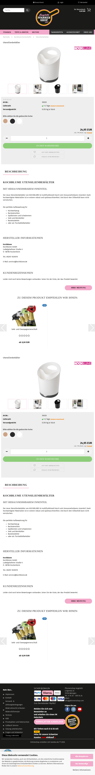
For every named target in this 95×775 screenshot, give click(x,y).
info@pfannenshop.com (74, 701)
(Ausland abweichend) (57, 106)
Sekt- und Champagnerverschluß (24, 329)
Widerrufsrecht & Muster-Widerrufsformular (15, 710)
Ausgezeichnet (73, 32)
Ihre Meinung (78, 288)
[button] (6, 138)
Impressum (9, 694)
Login (61, 2)
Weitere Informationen (82, 770)
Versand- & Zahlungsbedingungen (14, 703)
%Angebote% (57, 32)
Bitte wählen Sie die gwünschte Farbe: (18, 116)
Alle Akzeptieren (81, 756)
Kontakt (8, 698)
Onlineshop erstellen (38, 742)
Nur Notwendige (81, 764)
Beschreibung (16, 171)
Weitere (35, 32)
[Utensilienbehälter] (47, 65)
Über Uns (88, 32)
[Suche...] (27, 10)
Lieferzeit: (7, 106)
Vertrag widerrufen (12, 735)
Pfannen (7, 32)
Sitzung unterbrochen (13, 729)
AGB (7, 718)
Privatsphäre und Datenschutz (17, 722)
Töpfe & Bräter (21, 32)
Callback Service (11, 725)
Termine (8, 715)
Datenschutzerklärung (25, 766)
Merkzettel (83, 2)
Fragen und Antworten (14, 732)
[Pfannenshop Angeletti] (47, 17)
